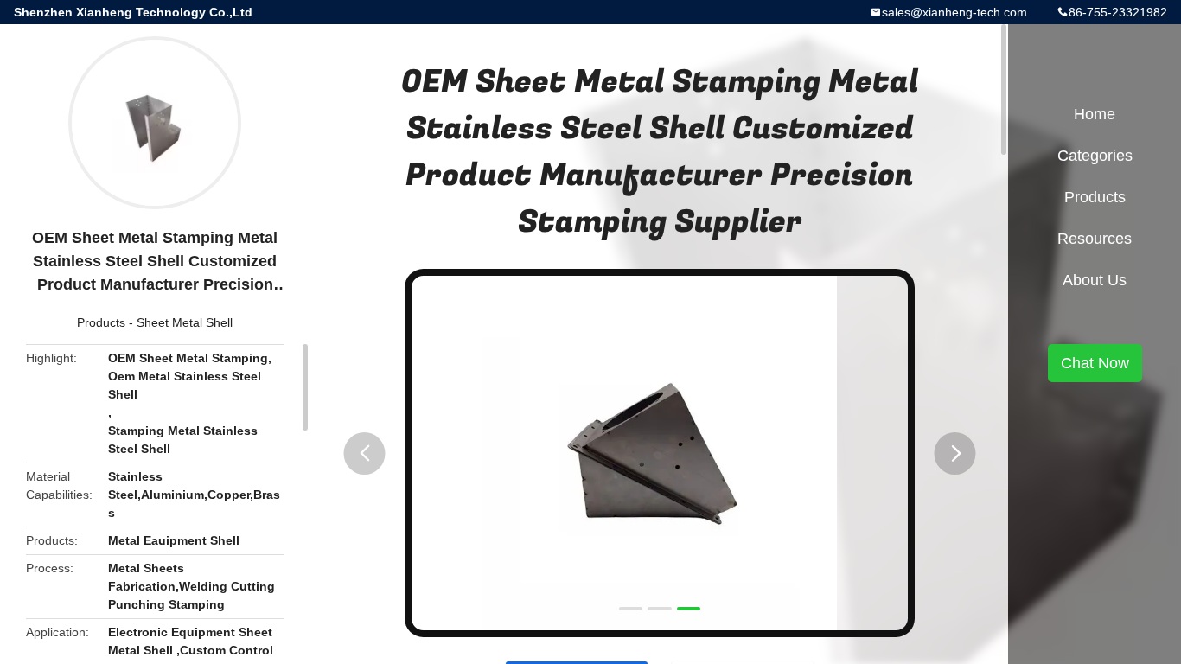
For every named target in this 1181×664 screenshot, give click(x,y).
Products (101, 322)
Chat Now (1095, 363)
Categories (1095, 155)
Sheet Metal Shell (185, 322)
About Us (1095, 280)
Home (1094, 114)
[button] (365, 453)
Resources (1094, 238)
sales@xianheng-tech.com (954, 12)
